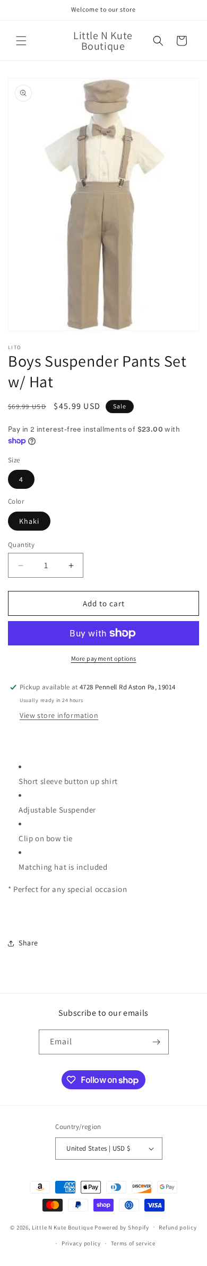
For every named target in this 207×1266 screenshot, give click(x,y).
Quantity (21, 544)
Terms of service (133, 1243)
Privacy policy (81, 1243)
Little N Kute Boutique (62, 1227)
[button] (21, 40)
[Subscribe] (156, 1042)
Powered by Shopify (121, 1227)
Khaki (29, 521)
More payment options (103, 658)
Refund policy (177, 1227)
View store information (59, 715)
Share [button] (28, 943)
